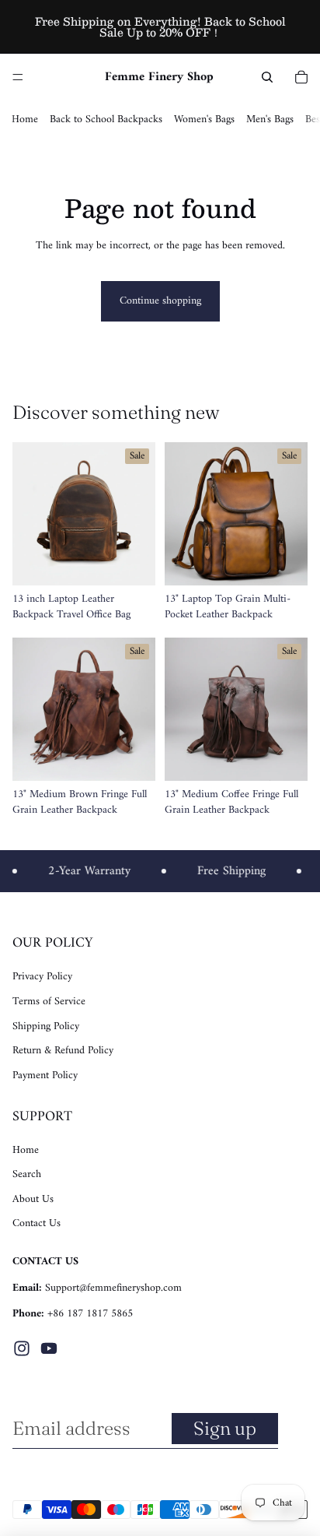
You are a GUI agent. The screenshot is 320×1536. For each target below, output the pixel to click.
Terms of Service (48, 1001)
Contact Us (36, 1223)
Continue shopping (160, 301)
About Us (33, 1199)
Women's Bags (204, 119)
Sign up (224, 1428)
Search (26, 1174)
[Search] (267, 77)
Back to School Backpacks (106, 119)
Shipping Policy (45, 1026)
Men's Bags (270, 119)
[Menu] (18, 77)
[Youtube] (49, 1348)
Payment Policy (45, 1075)
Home (25, 119)
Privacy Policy (42, 976)
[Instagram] (21, 1348)
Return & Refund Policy (62, 1050)
